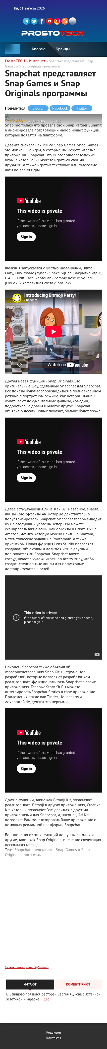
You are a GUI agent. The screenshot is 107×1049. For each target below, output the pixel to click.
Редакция (53, 1033)
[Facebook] (42, 21)
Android (38, 49)
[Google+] (57, 21)
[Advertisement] (53, 914)
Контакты (53, 1038)
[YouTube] (49, 21)
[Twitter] (34, 21)
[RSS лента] (65, 21)
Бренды (62, 49)
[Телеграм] (26, 21)
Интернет (17, 121)
